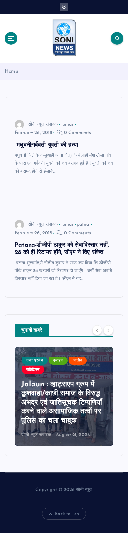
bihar (68, 124)
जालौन (77, 360)
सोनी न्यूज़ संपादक (43, 124)
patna (83, 224)
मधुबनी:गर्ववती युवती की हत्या (47, 145)
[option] (64, 396)
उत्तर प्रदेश (34, 360)
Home (11, 71)
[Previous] (97, 330)
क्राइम (58, 360)
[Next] (108, 330)
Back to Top (67, 514)
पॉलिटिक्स (33, 370)
